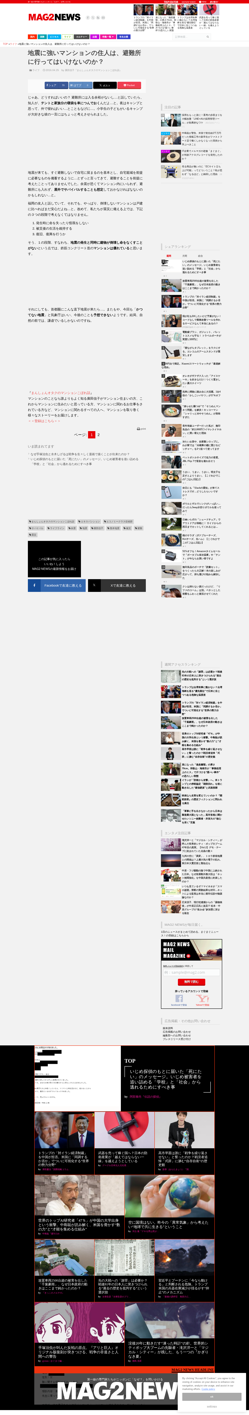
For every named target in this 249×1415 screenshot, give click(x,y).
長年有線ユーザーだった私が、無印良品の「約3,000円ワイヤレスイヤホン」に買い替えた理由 (201, 429)
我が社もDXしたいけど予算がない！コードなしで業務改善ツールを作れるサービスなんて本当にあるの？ (201, 320)
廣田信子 (98, 528)
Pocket (130, 85)
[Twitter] (93, 17)
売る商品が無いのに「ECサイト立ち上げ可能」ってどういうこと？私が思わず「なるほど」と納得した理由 (202, 170)
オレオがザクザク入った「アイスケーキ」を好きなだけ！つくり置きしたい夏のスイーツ (201, 380)
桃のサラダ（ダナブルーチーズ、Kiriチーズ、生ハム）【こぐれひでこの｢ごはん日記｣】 (201, 539)
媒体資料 (168, 1028)
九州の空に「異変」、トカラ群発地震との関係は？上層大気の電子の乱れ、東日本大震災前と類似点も (202, 860)
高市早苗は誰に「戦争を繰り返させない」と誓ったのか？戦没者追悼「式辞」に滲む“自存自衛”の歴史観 (202, 753)
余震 (73, 528)
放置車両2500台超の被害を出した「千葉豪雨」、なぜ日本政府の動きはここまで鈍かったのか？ (201, 284)
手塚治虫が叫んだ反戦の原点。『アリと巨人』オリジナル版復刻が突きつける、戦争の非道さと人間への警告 (78, 1352)
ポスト (106, 85)
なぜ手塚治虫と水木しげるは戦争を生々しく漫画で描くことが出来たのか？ (80, 454)
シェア (52, 85)
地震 (84, 528)
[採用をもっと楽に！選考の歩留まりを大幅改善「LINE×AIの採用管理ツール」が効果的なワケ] (171, 125)
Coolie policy (208, 1389)
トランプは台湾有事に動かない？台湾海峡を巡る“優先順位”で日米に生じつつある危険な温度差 (187, 22)
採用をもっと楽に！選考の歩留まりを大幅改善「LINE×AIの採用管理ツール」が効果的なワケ (202, 119)
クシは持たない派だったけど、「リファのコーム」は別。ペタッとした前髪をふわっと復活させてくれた (201, 590)
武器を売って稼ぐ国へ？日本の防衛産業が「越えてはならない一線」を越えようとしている (209, 22)
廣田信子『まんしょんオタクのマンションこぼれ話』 (93, 70)
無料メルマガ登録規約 (173, 966)
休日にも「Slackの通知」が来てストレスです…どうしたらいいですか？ (200, 491)
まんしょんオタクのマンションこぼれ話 (60, 393)
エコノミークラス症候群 (119, 521)
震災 (34, 534)
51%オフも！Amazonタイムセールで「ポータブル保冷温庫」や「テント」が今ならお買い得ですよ (201, 555)
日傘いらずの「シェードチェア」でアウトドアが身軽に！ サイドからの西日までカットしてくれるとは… (201, 523)
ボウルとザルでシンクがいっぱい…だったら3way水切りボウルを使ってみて (201, 507)
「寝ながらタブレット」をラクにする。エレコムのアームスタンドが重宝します (201, 351)
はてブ (77, 85)
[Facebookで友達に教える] (57, 579)
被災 (128, 528)
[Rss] (98, 17)
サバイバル (37, 528)
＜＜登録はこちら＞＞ (44, 421)
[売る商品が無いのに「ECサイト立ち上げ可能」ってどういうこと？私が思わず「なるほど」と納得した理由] (171, 177)
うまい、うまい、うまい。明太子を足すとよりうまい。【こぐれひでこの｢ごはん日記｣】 (201, 476)
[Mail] (103, 17)
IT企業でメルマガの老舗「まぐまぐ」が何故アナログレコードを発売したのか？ (202, 155)
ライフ (36, 70)
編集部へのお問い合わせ (177, 1035)
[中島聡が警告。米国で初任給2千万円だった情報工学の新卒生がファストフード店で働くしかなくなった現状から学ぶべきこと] (171, 143)
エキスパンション (90, 521)
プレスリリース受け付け (177, 1039)
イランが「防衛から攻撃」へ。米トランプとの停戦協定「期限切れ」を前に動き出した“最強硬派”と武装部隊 (202, 784)
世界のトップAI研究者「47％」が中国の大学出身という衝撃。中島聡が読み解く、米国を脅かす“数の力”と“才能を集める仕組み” (79, 1224)
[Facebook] (88, 17)
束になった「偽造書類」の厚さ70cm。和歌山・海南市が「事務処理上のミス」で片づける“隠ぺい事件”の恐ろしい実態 (165, 24)
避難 (139, 528)
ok (211, 1396)
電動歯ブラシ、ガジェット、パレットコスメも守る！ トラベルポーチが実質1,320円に (201, 336)
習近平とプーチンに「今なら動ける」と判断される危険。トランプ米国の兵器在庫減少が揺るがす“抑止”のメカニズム (183, 1286)
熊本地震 (114, 528)
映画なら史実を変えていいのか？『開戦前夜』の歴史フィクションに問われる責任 (202, 799)
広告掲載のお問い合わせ (177, 1031)
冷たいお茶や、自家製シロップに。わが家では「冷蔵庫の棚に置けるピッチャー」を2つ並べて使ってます (201, 445)
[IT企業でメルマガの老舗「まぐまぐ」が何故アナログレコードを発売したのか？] (171, 161)
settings (212, 1406)
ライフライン (57, 528)
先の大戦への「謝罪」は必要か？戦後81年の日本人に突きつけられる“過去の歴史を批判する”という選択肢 (202, 675)
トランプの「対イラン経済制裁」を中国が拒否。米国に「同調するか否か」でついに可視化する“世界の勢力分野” (144, 24)
